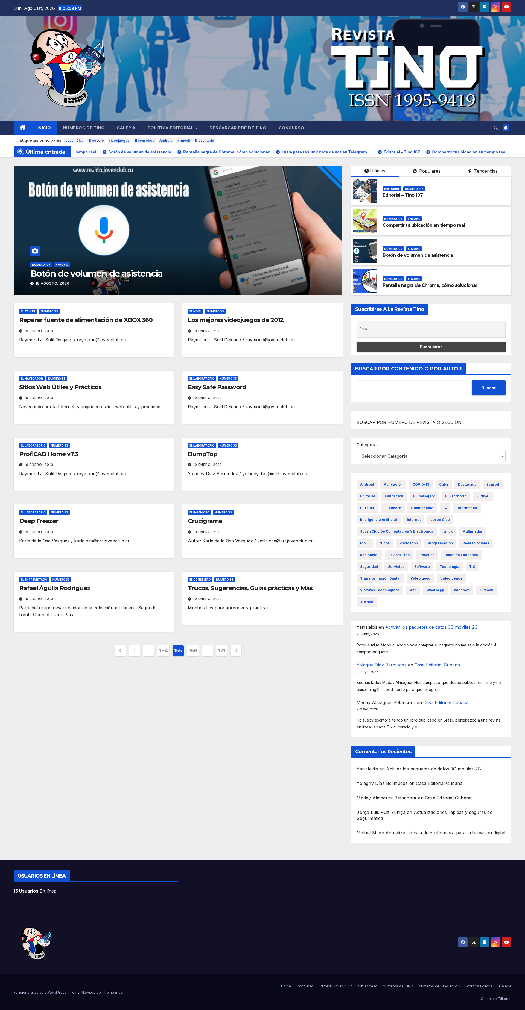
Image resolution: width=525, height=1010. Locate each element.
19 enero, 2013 (38, 331)
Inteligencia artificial (378, 520)
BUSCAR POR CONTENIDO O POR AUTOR (408, 369)
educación (394, 496)
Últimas (377, 170)
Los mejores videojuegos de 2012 (236, 320)
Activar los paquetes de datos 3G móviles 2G (431, 627)
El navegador (32, 378)
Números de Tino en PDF (440, 986)
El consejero (144, 140)
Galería (126, 127)
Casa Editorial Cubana (437, 665)
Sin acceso (367, 986)
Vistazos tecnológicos (379, 590)
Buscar (489, 387)
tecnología (449, 567)
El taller (28, 311)
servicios (396, 567)
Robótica (427, 555)
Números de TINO (84, 127)
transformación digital (380, 578)
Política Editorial (171, 127)
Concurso (291, 127)
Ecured (492, 484)
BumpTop (202, 454)
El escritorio (204, 140)
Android (166, 140)
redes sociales (476, 543)
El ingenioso (199, 512)
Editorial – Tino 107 (403, 195)
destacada (467, 484)
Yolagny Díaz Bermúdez (382, 665)
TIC (472, 567)
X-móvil (62, 264)
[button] (496, 128)
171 (221, 651)
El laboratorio (201, 378)
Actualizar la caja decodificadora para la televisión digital (445, 832)
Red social (369, 555)
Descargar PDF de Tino (238, 127)
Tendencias (485, 171)
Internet (414, 520)
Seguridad (369, 567)
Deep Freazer (38, 521)
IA (445, 508)
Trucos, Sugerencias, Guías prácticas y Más (250, 588)
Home (286, 986)
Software (422, 567)
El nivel (195, 311)
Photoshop (408, 543)
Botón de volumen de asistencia (418, 255)
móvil (365, 543)
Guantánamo (422, 508)
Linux (448, 531)
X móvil (366, 602)
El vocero (96, 140)
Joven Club (74, 140)
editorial (367, 496)
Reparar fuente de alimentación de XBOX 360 (86, 320)
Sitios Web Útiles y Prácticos (60, 387)
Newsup (88, 992)
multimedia (472, 531)
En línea (35, 891)
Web (413, 590)
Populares (429, 171)
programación (440, 543)
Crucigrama (205, 521)
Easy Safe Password (217, 387)
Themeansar (113, 992)
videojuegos (119, 140)
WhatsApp (435, 590)
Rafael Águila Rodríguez (54, 588)
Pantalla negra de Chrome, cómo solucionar (119, 273)
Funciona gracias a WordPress (41, 992)
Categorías (368, 444)
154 (163, 651)
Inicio (44, 127)
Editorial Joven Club (336, 986)
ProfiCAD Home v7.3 (48, 454)
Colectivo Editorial (496, 998)
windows (461, 590)
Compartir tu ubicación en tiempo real (424, 225)
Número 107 (41, 264)
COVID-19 (421, 484)
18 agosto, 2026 (52, 283)
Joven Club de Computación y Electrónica (396, 531)
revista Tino (399, 555)
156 (193, 651)
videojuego (420, 578)
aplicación (393, 484)
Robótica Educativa (461, 555)
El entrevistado (34, 579)
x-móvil (183, 140)
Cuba (443, 484)
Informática (467, 508)
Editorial (392, 188)
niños (385, 543)
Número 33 (49, 311)
